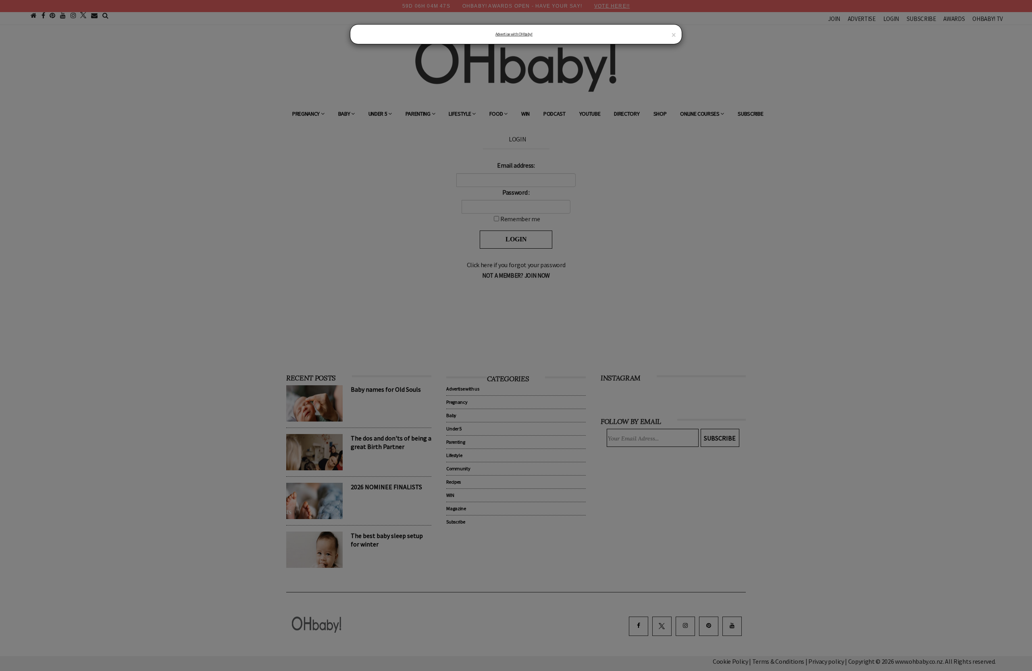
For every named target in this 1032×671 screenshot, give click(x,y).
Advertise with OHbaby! (514, 34)
